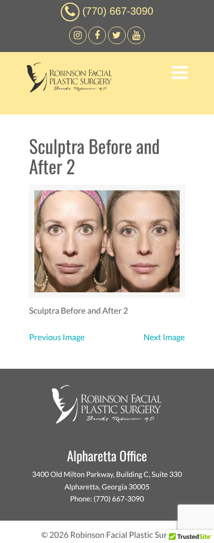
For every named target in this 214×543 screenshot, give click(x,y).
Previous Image (57, 337)
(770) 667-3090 (117, 11)
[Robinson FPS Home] (66, 90)
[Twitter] (117, 41)
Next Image (164, 337)
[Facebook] (78, 41)
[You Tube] (136, 41)
